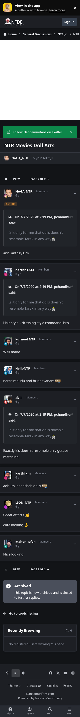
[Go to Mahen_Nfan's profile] (8, 544)
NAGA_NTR (20, 158)
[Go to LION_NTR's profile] (8, 504)
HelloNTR (22, 368)
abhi (19, 397)
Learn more (8, 8)
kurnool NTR (25, 339)
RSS (69, 686)
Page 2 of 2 (38, 179)
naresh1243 (24, 270)
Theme (13, 686)
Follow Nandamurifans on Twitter (37, 132)
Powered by (40, 698)
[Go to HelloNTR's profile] (8, 370)
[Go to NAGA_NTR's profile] (6, 158)
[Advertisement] (40, 80)
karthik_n (23, 473)
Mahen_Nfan (25, 542)
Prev (16, 179)
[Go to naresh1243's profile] (8, 272)
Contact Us (34, 686)
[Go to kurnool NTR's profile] (8, 341)
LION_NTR (23, 502)
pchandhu (62, 217)
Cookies (52, 686)
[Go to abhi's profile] (8, 399)
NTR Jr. (48, 158)
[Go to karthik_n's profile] (8, 475)
